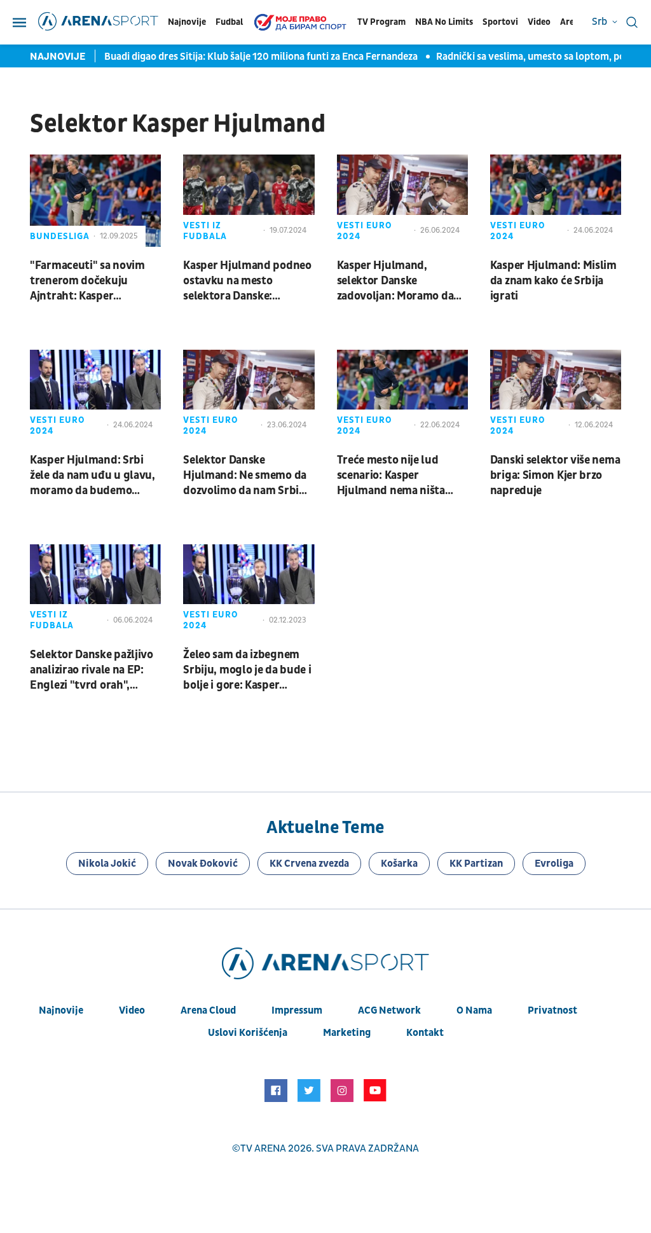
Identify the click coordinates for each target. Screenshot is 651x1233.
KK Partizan (476, 863)
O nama (474, 1010)
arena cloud (208, 1010)
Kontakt (425, 1032)
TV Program (381, 22)
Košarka (399, 863)
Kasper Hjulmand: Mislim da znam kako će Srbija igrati (553, 280)
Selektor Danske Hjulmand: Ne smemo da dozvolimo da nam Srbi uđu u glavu (244, 476)
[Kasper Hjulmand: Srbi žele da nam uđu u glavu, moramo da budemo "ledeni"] (95, 395)
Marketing (347, 1032)
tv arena (263, 1148)
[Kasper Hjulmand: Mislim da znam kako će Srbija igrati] (555, 200)
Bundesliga (60, 236)
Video (539, 22)
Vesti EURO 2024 (364, 231)
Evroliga (554, 863)
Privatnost (552, 1010)
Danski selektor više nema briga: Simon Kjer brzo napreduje (555, 475)
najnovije (61, 1010)
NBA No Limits (444, 22)
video (132, 1010)
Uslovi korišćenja (247, 1032)
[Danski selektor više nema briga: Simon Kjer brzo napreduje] (555, 395)
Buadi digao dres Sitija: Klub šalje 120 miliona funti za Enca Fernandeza (262, 56)
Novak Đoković (203, 863)
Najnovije (187, 22)
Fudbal (229, 22)
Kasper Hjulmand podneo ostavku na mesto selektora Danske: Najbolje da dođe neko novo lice (247, 281)
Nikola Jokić (107, 863)
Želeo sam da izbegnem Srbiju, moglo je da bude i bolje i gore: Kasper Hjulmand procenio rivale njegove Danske (247, 670)
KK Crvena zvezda (309, 863)
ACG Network (389, 1010)
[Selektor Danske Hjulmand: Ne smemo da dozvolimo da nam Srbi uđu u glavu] (248, 395)
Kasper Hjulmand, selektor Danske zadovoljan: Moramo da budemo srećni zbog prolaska (395, 281)
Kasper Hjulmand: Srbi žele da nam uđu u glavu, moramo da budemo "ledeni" (92, 476)
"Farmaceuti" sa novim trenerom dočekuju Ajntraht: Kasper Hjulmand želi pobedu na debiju (93, 281)
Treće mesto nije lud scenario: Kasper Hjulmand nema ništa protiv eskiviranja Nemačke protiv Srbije (393, 476)
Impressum (296, 1010)
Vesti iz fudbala (205, 231)
